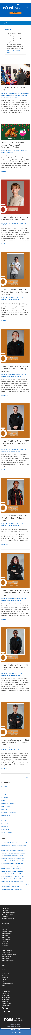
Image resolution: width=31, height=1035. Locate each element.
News (12, 225)
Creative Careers (20, 850)
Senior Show (16, 884)
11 (17, 777)
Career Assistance (6, 952)
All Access (4, 786)
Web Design (17, 889)
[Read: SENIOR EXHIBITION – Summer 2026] (15, 74)
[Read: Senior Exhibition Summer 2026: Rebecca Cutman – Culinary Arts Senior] (15, 570)
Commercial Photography (8, 850)
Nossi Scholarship (6, 879)
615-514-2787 (13, 1024)
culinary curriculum (6, 855)
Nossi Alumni (24, 95)
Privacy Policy (5, 985)
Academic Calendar (6, 1003)
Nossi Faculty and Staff (7, 876)
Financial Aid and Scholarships (15, 858)
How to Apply (5, 925)
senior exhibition (6, 884)
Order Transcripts (6, 1005)
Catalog (4, 979)
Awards (3, 792)
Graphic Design (10, 95)
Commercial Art (15, 848)
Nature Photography (7, 871)
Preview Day (5, 929)
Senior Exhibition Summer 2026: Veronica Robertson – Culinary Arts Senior (15, 292)
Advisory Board (5, 975)
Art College (24, 842)
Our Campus (5, 970)
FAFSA (22, 855)
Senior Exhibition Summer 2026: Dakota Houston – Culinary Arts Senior (15, 742)
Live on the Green (19, 863)
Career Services (17, 93)
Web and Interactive (6, 832)
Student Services (6, 997)
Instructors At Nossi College (8, 812)
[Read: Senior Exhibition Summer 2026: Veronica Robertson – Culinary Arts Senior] (15, 269)
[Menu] (18, 4)
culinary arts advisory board (18, 853)
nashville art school (6, 868)
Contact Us (4, 981)
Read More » (4, 116)
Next (27, 777)
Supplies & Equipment (7, 931)
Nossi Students (16, 879)
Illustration (17, 95)
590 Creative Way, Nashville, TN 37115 (14, 1026)
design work (15, 855)
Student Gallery (5, 995)
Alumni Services (5, 958)
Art (12, 93)
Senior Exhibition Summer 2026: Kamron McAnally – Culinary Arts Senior (15, 368)
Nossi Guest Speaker (20, 876)
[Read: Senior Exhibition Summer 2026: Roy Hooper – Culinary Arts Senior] (15, 420)
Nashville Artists (23, 866)
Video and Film (13, 97)
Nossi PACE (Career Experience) (9, 954)
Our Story (4, 968)
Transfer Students (6, 886)
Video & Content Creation (8, 918)
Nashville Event (17, 868)
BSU (24, 845)
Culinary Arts (25, 93)
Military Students (6, 866)
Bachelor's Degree (17, 845)
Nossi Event (17, 873)
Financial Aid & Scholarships (8, 803)
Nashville (15, 866)
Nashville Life (5, 1001)
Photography (5, 97)
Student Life (17, 225)
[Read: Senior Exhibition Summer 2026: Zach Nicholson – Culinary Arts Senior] (15, 495)
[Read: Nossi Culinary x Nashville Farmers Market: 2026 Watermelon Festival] (15, 132)
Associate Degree (6, 845)
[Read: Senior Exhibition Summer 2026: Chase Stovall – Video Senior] (15, 197)
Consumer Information (7, 983)
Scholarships (5, 943)
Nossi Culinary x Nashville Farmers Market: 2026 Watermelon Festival (12, 145)
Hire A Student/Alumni (7, 956)
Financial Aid (5, 941)
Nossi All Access (18, 871)
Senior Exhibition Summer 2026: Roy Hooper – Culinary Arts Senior (15, 443)
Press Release (15, 881)
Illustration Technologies (7, 914)
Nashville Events (10, 152)
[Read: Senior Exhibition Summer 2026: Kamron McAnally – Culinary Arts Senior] (15, 346)
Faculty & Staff (5, 973)
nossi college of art (6, 873)
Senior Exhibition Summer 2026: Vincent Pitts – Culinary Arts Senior (15, 667)
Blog (4, 23)
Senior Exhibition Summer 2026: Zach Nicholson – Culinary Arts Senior (15, 518)
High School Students (18, 861)
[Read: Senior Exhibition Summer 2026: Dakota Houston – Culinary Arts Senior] (15, 719)
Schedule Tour (5, 927)
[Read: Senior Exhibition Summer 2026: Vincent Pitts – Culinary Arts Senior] (15, 645)
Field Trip (4, 858)
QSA (21, 881)
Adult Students (14, 842)
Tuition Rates (5, 945)
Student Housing (6, 999)
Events (3, 95)
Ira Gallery (4, 972)
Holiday (4, 863)
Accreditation (5, 977)
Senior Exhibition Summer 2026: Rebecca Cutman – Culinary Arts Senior (15, 593)
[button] (15, 1029)
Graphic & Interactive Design (8, 912)
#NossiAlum (5, 842)
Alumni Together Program (8, 960)
